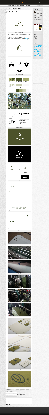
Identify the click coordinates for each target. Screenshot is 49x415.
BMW (35, 46)
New (39, 52)
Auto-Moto (9, 5)
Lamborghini (37, 50)
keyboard (35, 50)
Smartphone (35, 55)
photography (37, 53)
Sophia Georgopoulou (37, 55)
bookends (37, 46)
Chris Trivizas (26, 38)
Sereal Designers (38, 54)
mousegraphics (37, 52)
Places (23, 5)
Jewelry (40, 49)
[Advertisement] (38, 71)
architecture (36, 45)
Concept (35, 47)
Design (15, 5)
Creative (13, 5)
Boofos (24, 11)
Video (29, 5)
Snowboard (38, 55)
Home (7, 8)
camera (37, 47)
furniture (38, 48)
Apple (34, 45)
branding (39, 46)
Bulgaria (35, 47)
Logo (40, 50)
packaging (36, 53)
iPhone (37, 49)
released (35, 54)
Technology (26, 5)
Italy (38, 49)
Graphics (18, 5)
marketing (36, 51)
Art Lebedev (40, 45)
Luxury (21, 5)
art (38, 45)
